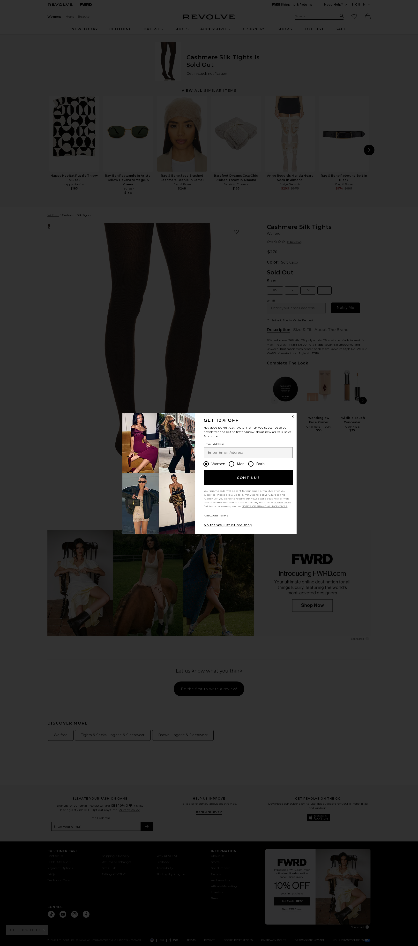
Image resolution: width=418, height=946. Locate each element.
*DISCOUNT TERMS (216, 515)
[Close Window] (293, 416)
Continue (248, 478)
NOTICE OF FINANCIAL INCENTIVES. (264, 506)
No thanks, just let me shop (228, 525)
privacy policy (282, 502)
